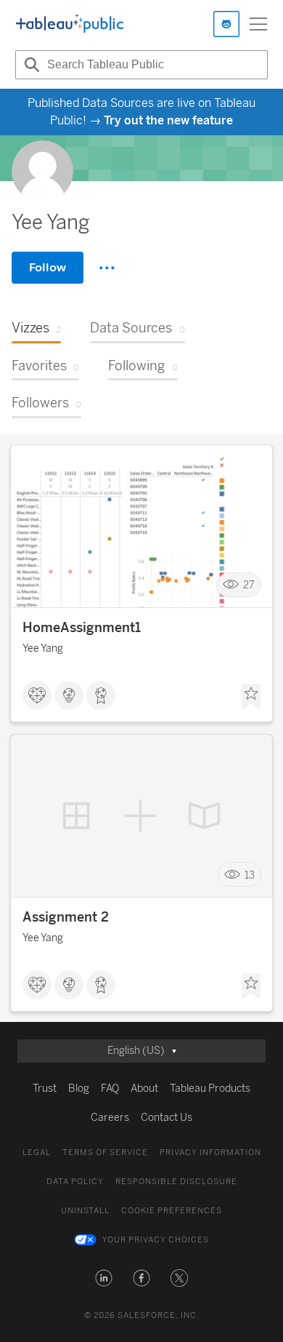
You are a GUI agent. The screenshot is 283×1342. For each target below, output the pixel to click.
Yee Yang (42, 648)
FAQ (110, 1088)
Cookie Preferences (171, 1210)
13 (250, 874)
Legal (36, 1152)
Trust (45, 1088)
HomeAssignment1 (81, 628)
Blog (78, 1088)
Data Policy (75, 1181)
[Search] (30, 65)
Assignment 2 (65, 917)
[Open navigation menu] (258, 24)
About (144, 1088)
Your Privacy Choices (155, 1240)
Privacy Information (210, 1152)
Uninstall (85, 1210)
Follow (47, 267)
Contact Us (166, 1117)
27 (249, 585)
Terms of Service (105, 1152)
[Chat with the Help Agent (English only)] (226, 24)
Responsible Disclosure (176, 1181)
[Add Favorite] (251, 697)
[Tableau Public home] (69, 24)
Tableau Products (210, 1088)
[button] (103, 1278)
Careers (110, 1117)
